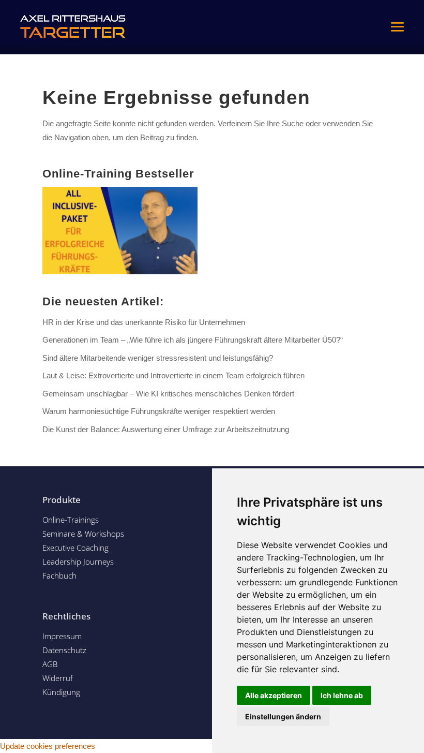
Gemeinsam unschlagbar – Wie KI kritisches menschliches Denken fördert (168, 393)
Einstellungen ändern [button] (283, 716)
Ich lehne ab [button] (342, 695)
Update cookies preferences (47, 746)
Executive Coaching (75, 547)
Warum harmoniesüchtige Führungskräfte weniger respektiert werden (158, 411)
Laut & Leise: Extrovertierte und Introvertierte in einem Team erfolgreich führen (173, 375)
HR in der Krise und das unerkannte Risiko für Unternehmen (143, 322)
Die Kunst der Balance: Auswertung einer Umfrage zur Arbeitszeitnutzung (165, 429)
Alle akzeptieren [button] (273, 695)
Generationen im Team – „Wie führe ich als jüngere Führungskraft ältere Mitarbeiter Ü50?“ (192, 339)
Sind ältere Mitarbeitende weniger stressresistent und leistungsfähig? (157, 357)
